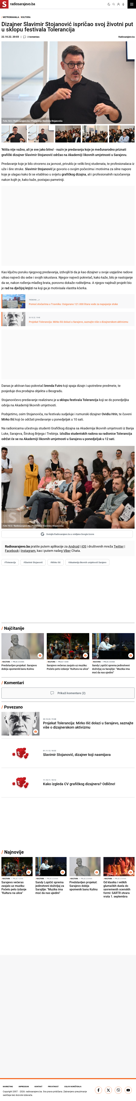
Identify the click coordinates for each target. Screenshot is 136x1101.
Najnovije (14, 852)
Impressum (24, 1086)
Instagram (28, 550)
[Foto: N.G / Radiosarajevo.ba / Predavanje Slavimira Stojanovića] (14, 133)
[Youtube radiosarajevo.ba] (128, 1090)
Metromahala (11, 17)
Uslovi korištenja (72, 1086)
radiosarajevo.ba (34, 1091)
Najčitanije (14, 628)
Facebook (12, 550)
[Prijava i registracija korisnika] (118, 4)
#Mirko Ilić (55, 562)
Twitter (119, 546)
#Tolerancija (10, 562)
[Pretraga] (113, 4)
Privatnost (53, 1086)
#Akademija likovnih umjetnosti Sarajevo (87, 562)
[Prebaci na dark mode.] (109, 4)
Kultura (25, 17)
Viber (67, 550)
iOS (83, 546)
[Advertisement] (68, 226)
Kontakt (38, 1086)
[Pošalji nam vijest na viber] (118, 1090)
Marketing (8, 1086)
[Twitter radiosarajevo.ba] (108, 1090)
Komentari (14, 682)
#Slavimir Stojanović (33, 562)
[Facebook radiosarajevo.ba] (98, 1090)
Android (73, 546)
